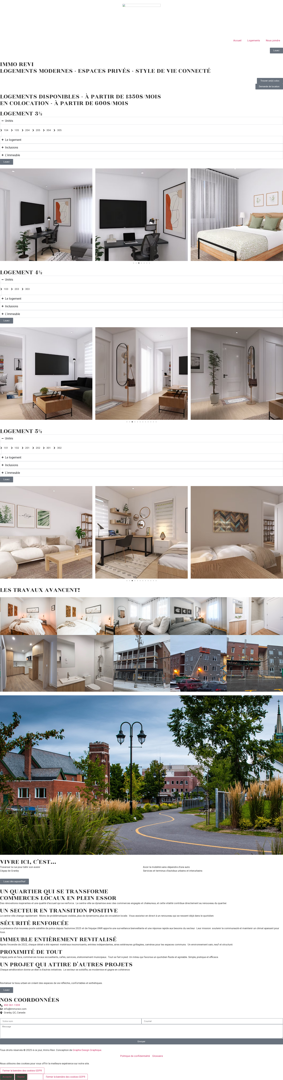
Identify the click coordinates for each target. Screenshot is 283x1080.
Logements (253, 40)
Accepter (7, 1076)
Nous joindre (273, 40)
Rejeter (21, 1076)
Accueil (237, 40)
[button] (126, 421)
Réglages (35, 1076)
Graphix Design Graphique (87, 1050)
